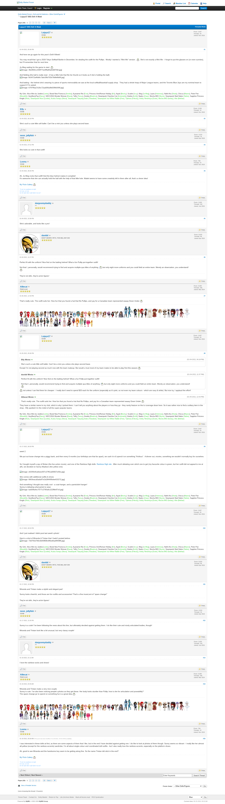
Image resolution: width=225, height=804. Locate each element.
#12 (204, 620)
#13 (204, 657)
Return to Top (53, 797)
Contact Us (33, 797)
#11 (204, 584)
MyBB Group (43, 801)
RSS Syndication (98, 797)
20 (44, 22)
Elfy (22, 109)
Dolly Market (42, 797)
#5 (204, 218)
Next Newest (36, 775)
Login (39, 8)
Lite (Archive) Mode (67, 797)
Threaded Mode (200, 27)
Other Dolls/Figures (56, 14)
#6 (204, 257)
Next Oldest (25, 775)
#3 (204, 145)
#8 (204, 353)
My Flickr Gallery (26, 185)
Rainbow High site (104, 464)
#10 (204, 528)
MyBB (28, 801)
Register (46, 8)
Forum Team (22, 797)
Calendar (194, 3)
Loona (23, 162)
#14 (204, 684)
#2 (204, 118)
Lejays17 (46, 32)
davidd (45, 235)
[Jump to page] (55, 22)
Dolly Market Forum (25, 14)
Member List (181, 3)
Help (205, 3)
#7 (204, 296)
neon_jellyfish (27, 135)
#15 (204, 738)
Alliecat (23, 287)
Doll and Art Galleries (40, 14)
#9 (204, 446)
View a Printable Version (28, 785)
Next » (49, 22)
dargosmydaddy (43, 203)
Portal (157, 3)
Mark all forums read (83, 797)
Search (168, 3)
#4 (204, 171)
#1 (204, 49)
